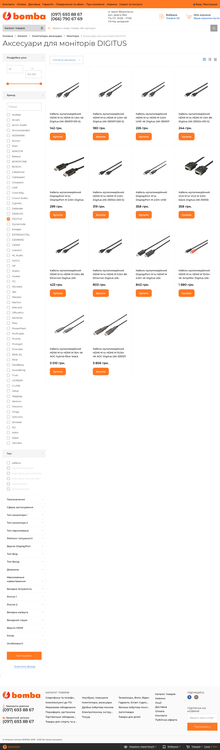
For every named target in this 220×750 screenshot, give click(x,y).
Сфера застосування (20, 507)
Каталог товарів (15, 28)
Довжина (13, 569)
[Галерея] (210, 59)
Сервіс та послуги (130, 4)
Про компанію (95, 4)
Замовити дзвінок (17, 706)
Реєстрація (210, 4)
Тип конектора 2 (17, 522)
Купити (58, 136)
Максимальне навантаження (16, 579)
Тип (9, 453)
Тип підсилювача (18, 530)
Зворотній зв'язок (17, 717)
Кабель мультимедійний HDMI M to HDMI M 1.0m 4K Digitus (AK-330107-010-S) (67, 117)
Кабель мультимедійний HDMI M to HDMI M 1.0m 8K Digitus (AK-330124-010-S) (195, 117)
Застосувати (24, 655)
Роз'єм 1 (12, 596)
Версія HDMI (15, 627)
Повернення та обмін (70, 4)
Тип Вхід (12, 554)
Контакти (8, 4)
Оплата (21, 4)
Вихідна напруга (17, 612)
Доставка (34, 4)
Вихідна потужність (19, 588)
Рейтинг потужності (20, 538)
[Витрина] (204, 59)
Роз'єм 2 (12, 604)
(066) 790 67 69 (66, 18)
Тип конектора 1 (17, 515)
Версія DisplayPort (19, 546)
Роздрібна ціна (16, 57)
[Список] (215, 59)
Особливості (15, 643)
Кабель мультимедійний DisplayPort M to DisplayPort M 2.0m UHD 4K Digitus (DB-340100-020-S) (153, 200)
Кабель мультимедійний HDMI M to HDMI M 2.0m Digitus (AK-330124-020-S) (108, 196)
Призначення (16, 499)
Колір (10, 635)
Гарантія (47, 4)
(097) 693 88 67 (66, 14)
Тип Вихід (13, 561)
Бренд (11, 95)
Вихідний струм (17, 620)
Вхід (198, 4)
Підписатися (202, 726)
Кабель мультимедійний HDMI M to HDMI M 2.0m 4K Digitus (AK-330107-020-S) (110, 117)
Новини (112, 4)
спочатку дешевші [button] (64, 59)
